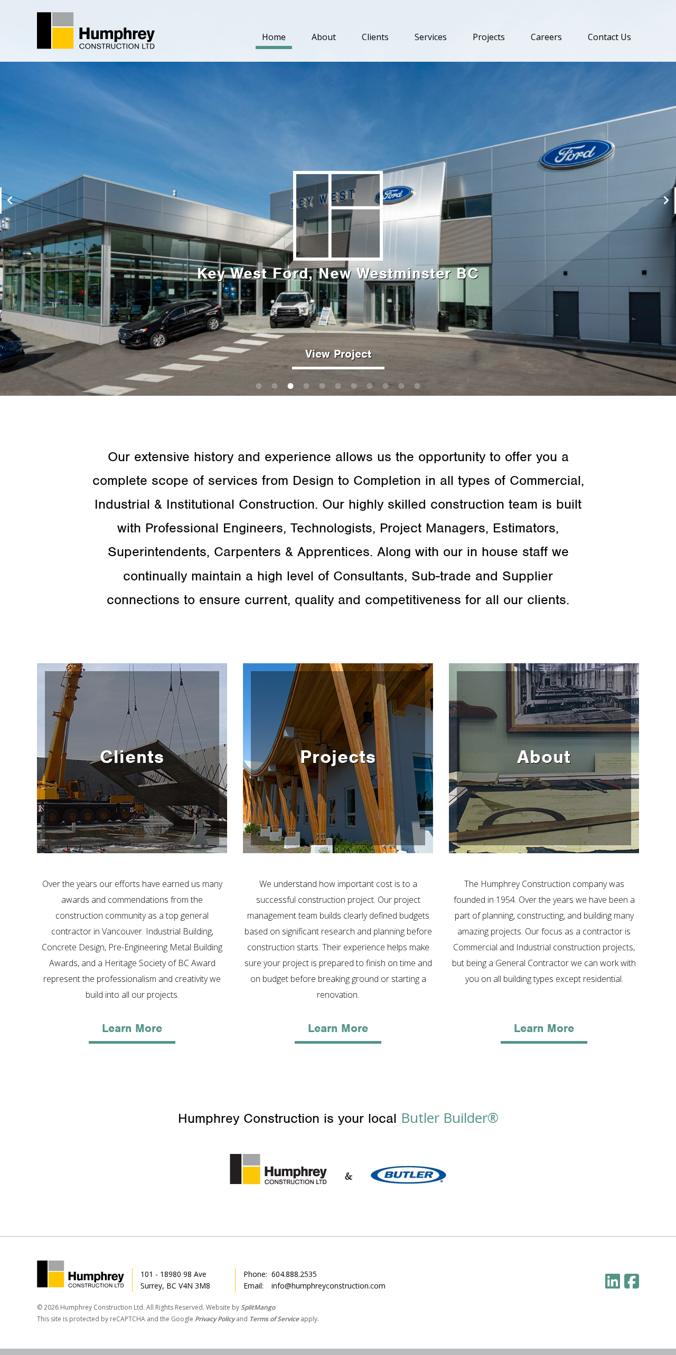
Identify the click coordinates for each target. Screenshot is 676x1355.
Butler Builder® (450, 1117)
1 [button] (258, 385)
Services (431, 37)
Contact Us (609, 37)
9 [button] (385, 385)
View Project (338, 354)
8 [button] (369, 385)
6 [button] (338, 385)
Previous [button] (9, 200)
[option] (338, 198)
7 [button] (354, 385)
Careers (546, 37)
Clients (375, 37)
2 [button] (274, 385)
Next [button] (667, 200)
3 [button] (290, 385)
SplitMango (258, 1307)
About (324, 37)
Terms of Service (274, 1318)
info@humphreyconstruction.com (328, 1286)
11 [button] (417, 385)
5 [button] (322, 385)
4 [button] (306, 385)
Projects (489, 37)
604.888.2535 (294, 1274)
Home (274, 37)
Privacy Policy (214, 1318)
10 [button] (401, 385)
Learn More (132, 1028)
